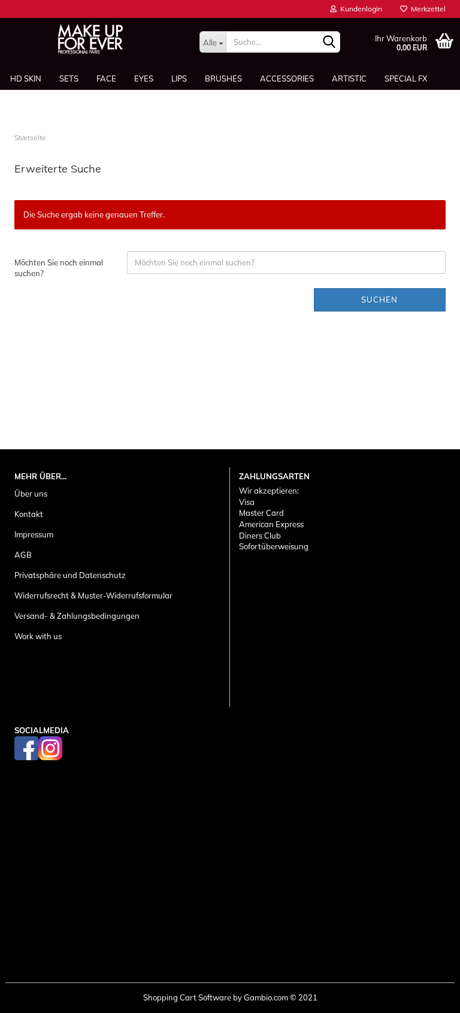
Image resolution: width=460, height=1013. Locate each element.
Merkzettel (426, 8)
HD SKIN (25, 78)
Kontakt (28, 514)
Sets (68, 78)
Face (106, 78)
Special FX (406, 78)
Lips (179, 78)
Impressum (33, 534)
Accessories (287, 78)
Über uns (30, 493)
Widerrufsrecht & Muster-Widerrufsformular (93, 595)
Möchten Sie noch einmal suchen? (58, 268)
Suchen (379, 299)
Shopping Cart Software (187, 997)
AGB (23, 555)
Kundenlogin (359, 8)
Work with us (38, 636)
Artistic (349, 78)
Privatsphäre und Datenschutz (70, 575)
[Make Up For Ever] (90, 39)
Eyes (143, 78)
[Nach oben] (427, 995)
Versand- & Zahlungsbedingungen (77, 616)
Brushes (223, 78)
